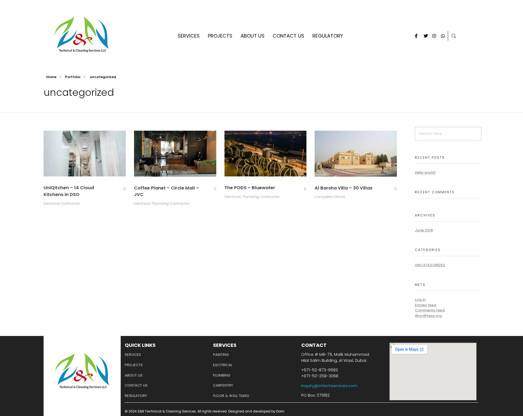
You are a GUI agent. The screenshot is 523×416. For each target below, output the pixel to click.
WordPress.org (428, 315)
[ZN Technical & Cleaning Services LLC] (81, 35)
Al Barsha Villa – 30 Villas (343, 188)
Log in (420, 299)
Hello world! (425, 172)
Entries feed (425, 305)
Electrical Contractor (62, 203)
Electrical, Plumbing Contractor (161, 203)
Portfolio (72, 77)
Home (51, 77)
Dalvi (280, 411)
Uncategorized (430, 265)
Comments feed (430, 310)
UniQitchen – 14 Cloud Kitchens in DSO (69, 191)
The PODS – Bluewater (249, 188)
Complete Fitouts (330, 196)
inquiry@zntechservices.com (329, 386)
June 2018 (424, 230)
